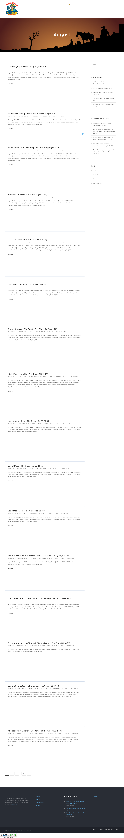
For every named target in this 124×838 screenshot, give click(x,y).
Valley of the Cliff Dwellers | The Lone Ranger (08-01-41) (33, 148)
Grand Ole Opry (43, 558)
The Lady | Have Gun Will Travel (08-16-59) (27, 240)
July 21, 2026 (11, 513)
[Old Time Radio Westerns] (12, 9)
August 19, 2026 (12, 242)
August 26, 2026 (12, 197)
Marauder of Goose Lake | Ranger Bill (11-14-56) (104, 105)
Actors (115, 4)
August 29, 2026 (12, 150)
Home (83, 4)
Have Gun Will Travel (37, 197)
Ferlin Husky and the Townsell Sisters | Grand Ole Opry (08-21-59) (38, 556)
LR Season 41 (41, 69)
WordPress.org (97, 183)
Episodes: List (40, 802)
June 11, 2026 (11, 733)
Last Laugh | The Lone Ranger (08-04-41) (27, 67)
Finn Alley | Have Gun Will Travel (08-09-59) (28, 284)
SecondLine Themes (26, 830)
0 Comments (68, 69)
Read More (10, 84)
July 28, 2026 (11, 468)
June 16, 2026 (11, 688)
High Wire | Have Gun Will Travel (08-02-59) (28, 374)
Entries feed (96, 175)
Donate (106, 4)
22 (24, 774)
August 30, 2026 (12, 69)
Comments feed (97, 179)
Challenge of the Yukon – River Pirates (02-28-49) (103, 139)
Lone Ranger (34, 69)
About (38, 805)
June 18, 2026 (11, 601)
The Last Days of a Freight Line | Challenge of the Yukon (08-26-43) (39, 598)
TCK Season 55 (39, 332)
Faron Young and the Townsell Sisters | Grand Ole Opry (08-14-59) (39, 643)
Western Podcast (50, 69)
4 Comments (73, 601)
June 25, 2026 (11, 558)
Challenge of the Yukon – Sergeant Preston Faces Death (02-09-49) (104, 152)
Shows (90, 4)
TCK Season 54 (38, 468)
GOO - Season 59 (34, 558)
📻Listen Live (73, 4)
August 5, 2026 (11, 376)
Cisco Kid (32, 332)
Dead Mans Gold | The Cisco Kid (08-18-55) (27, 511)
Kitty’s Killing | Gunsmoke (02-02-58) (102, 124)
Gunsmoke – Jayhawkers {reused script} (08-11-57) (103, 145)
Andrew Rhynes (23, 69)
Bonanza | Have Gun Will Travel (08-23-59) (27, 195)
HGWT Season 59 (48, 197)
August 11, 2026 (12, 332)
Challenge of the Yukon (35, 601)
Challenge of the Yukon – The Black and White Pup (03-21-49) (104, 131)
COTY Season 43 (47, 601)
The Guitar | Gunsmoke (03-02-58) (103, 88)
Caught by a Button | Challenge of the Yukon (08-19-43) (33, 686)
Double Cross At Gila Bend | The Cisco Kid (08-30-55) (32, 329)
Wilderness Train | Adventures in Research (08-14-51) (32, 114)
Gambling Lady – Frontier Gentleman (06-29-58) (103, 93)
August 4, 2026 (11, 423)
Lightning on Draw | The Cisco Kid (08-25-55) (28, 421)
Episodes (98, 4)
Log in (94, 171)
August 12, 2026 (12, 287)
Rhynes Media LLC (24, 116)
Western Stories (46, 116)
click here (14, 805)
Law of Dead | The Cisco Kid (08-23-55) (25, 466)
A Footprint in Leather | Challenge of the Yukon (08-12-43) (35, 731)
